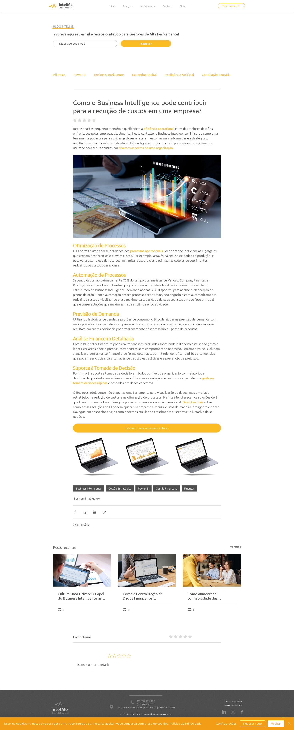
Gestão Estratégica (119, 488)
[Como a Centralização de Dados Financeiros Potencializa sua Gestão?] (147, 570)
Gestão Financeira (166, 488)
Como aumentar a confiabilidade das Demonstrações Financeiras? (211, 596)
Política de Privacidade (185, 723)
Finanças (189, 488)
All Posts (59, 74)
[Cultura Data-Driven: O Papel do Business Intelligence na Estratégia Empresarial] (82, 570)
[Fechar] (289, 723)
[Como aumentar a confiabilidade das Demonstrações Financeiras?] (212, 570)
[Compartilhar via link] (104, 512)
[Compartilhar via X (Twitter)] (85, 512)
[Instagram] (233, 712)
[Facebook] (242, 712)
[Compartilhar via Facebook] (75, 512)
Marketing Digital (144, 74)
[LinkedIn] (224, 712)
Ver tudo (235, 547)
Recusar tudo (252, 723)
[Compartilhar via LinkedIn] (94, 512)
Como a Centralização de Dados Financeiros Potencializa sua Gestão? (143, 596)
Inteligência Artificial (179, 74)
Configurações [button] (226, 723)
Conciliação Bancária (216, 74)
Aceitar (276, 723)
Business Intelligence (109, 74)
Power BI (79, 74)
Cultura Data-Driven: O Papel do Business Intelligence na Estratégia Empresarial (81, 596)
